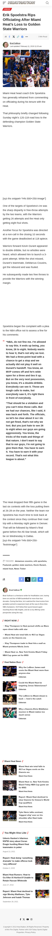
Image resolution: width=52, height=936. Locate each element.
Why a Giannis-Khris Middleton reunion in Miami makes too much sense (33, 712)
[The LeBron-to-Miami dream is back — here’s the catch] (10, 699)
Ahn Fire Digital (12, 930)
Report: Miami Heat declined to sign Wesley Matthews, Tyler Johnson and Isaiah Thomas (18, 894)
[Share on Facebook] (9, 36)
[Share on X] (14, 36)
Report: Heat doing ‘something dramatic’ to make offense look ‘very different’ (18, 861)
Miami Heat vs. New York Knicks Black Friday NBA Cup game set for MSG (34, 785)
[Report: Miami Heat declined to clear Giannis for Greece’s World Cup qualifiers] (10, 801)
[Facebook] (20, 919)
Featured (7, 565)
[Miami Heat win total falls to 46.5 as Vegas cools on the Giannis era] (10, 770)
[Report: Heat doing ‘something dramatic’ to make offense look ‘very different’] (42, 860)
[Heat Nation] (21, 3)
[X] (24, 919)
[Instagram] (31, 919)
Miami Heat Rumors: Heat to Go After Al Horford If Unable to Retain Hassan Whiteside (18, 877)
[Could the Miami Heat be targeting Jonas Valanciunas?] (10, 686)
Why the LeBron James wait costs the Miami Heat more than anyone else (34, 670)
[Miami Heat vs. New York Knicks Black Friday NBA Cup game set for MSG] (10, 785)
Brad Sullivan (15, 43)
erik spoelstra (40, 561)
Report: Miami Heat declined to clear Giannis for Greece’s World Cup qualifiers (34, 800)
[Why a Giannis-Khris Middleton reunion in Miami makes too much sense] (10, 713)
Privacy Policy (30, 932)
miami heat (8, 569)
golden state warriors (22, 565)
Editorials (22, 677)
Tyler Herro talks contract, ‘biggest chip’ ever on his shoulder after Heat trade (31, 815)
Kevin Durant (40, 565)
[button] (5, 3)
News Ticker (20, 569)
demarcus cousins (23, 561)
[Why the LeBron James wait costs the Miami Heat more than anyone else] (10, 671)
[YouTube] (28, 919)
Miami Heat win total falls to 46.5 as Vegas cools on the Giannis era (32, 769)
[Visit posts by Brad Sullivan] (6, 45)
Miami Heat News (25, 776)
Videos (7, 9)
